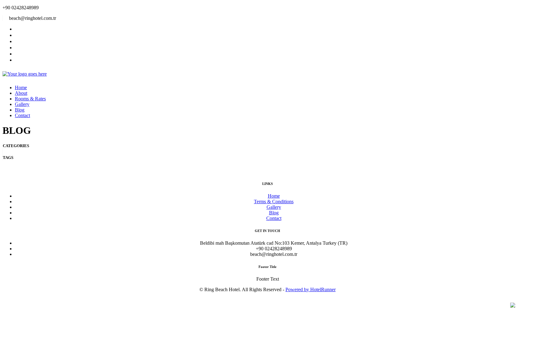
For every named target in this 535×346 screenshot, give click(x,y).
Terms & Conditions (274, 201)
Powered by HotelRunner (310, 289)
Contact (22, 115)
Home (21, 87)
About (21, 93)
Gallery (22, 104)
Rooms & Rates (30, 98)
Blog (19, 109)
